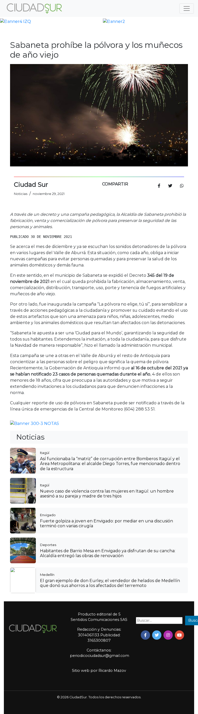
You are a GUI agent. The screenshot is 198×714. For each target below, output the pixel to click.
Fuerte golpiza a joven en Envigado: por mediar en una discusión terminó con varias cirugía (106, 523)
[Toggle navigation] (186, 8)
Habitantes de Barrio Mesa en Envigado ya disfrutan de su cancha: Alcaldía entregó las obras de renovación (107, 553)
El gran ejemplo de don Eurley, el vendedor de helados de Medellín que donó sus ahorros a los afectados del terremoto (110, 583)
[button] (7, 22)
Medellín (47, 575)
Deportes (48, 545)
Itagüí (44, 453)
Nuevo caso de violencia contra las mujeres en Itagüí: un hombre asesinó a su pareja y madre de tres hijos (107, 493)
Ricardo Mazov (112, 670)
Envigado (48, 515)
